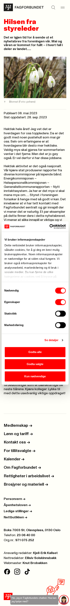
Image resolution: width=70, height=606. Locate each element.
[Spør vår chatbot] (64, 600)
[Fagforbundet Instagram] (17, 571)
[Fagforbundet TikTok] (27, 571)
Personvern (14, 499)
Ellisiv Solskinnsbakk (40, 558)
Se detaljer (51, 340)
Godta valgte (35, 364)
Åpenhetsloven (17, 505)
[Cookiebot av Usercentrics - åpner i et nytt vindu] (50, 226)
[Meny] (62, 7)
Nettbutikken (15, 517)
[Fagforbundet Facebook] (7, 571)
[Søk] (53, 7)
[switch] (60, 302)
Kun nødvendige (35, 376)
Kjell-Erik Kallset (45, 553)
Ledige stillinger (18, 511)
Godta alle (35, 352)
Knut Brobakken (35, 563)
